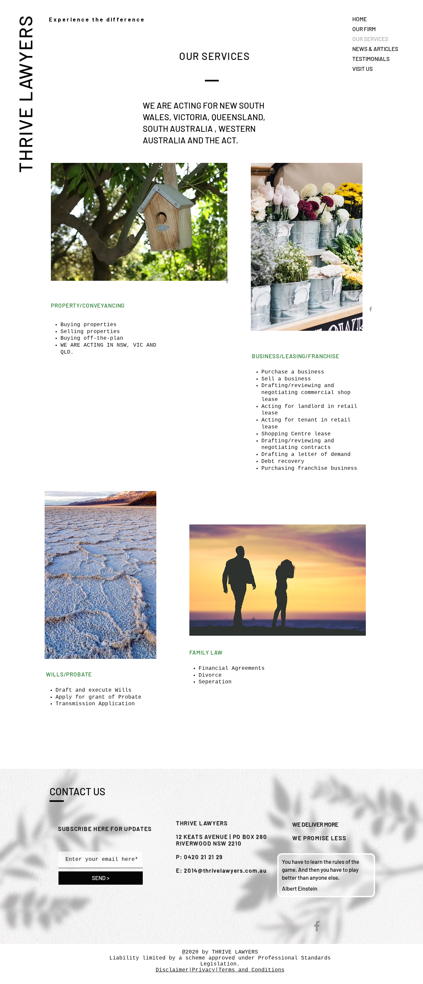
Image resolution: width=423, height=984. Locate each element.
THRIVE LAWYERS (25, 93)
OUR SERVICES (370, 38)
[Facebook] (317, 926)
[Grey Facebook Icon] (227, 281)
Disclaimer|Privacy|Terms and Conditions (220, 970)
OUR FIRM (364, 28)
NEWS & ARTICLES (375, 48)
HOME (359, 19)
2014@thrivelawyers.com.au (225, 870)
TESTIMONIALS (371, 58)
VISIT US (362, 68)
